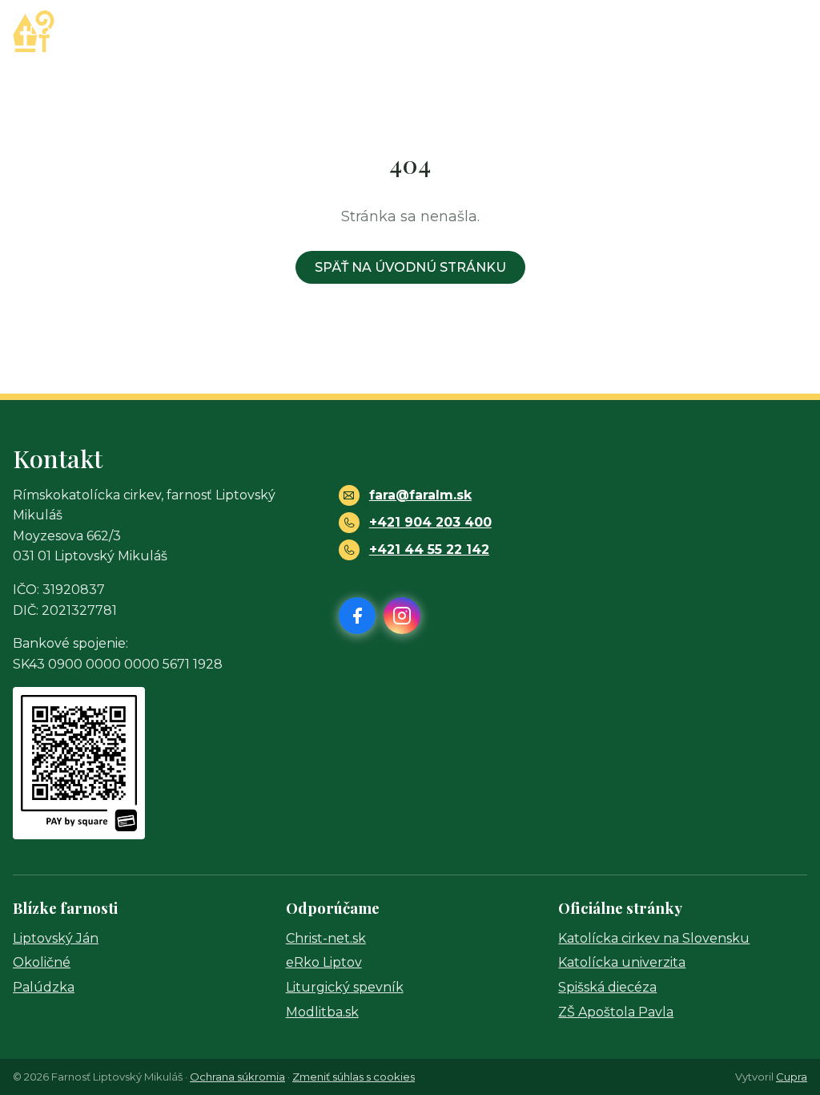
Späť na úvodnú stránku (410, 267)
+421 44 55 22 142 (429, 549)
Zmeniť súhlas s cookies (353, 1076)
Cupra (791, 1076)
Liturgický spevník (345, 987)
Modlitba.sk (322, 1012)
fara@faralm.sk (420, 495)
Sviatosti (511, 30)
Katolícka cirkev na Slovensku (654, 938)
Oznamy (251, 30)
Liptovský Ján (55, 938)
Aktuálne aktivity (373, 30)
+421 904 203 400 (430, 522)
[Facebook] (756, 31)
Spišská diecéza (607, 987)
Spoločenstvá (636, 30)
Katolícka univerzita (621, 962)
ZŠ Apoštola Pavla (615, 1012)
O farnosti (145, 30)
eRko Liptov (324, 962)
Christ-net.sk (326, 938)
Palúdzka (43, 987)
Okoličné (41, 962)
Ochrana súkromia (237, 1076)
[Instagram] (792, 31)
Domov (56, 30)
